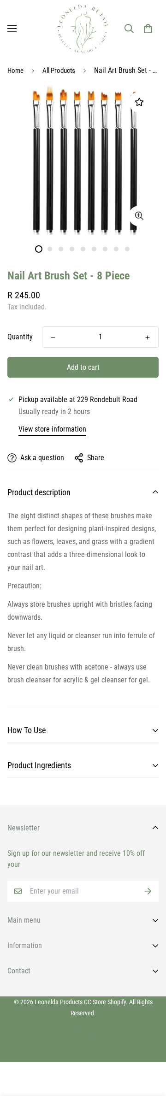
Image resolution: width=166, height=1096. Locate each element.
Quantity (20, 336)
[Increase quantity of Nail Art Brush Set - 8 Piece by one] (147, 337)
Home (15, 70)
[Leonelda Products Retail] (83, 29)
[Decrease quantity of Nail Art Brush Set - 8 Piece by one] (53, 337)
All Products (58, 70)
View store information (52, 429)
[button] (148, 28)
